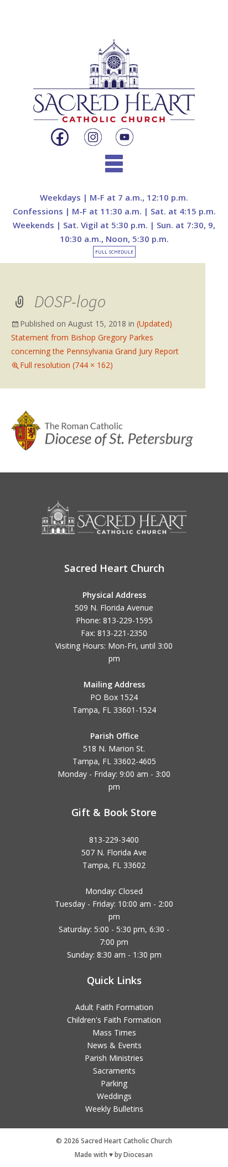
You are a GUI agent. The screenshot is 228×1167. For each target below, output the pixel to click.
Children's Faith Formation (114, 1019)
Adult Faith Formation (114, 1007)
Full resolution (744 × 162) (66, 365)
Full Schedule (114, 252)
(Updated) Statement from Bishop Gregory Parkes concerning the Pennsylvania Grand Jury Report (95, 337)
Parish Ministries (114, 1058)
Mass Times (114, 1032)
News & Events (114, 1045)
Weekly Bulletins (114, 1108)
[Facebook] (60, 137)
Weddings (114, 1096)
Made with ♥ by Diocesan (114, 1154)
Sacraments (114, 1070)
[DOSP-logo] (102, 429)
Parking (114, 1083)
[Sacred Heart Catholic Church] (114, 71)
